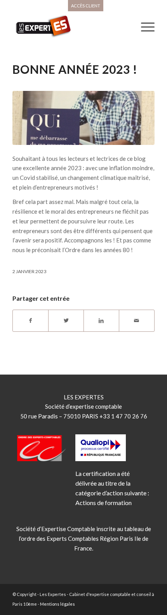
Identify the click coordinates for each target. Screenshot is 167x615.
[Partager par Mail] (136, 320)
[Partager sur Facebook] (30, 320)
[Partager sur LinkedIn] (101, 320)
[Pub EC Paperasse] (83, 118)
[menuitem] (86, 6)
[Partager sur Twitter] (66, 320)
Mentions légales (57, 603)
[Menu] (144, 26)
